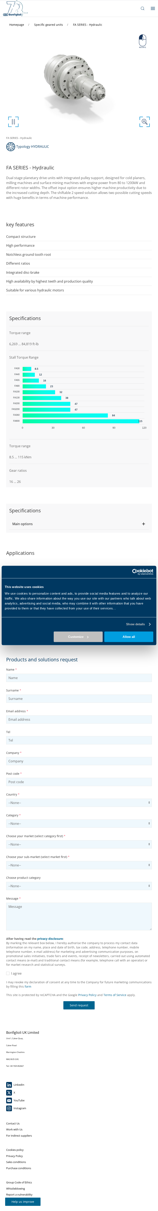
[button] (79, 523)
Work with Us (14, 1129)
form (28, 986)
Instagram (19, 1108)
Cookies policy (15, 1150)
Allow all (129, 636)
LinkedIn (18, 1085)
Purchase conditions (18, 1168)
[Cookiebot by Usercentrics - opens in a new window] (135, 572)
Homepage (17, 25)
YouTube (18, 1100)
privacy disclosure (50, 939)
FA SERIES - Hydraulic (87, 25)
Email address (17, 711)
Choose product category (23, 878)
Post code (14, 774)
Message (13, 898)
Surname (13, 690)
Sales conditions (16, 1162)
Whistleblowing (15, 1188)
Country (13, 794)
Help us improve (23, 1202)
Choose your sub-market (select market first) (38, 857)
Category (13, 815)
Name (11, 669)
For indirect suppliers (19, 1135)
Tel (8, 732)
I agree (15, 973)
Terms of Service (114, 995)
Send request (79, 1005)
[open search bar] (143, 8)
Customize (76, 636)
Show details (135, 624)
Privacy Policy (87, 995)
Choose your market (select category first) (35, 836)
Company (14, 753)
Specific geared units (49, 25)
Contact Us (13, 1123)
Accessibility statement (20, 1201)
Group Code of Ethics (19, 1182)
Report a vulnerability (19, 1194)
